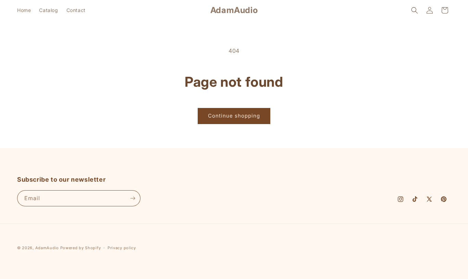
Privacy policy (122, 247)
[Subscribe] (132, 198)
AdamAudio (47, 247)
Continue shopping (234, 115)
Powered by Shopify (80, 247)
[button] (414, 10)
